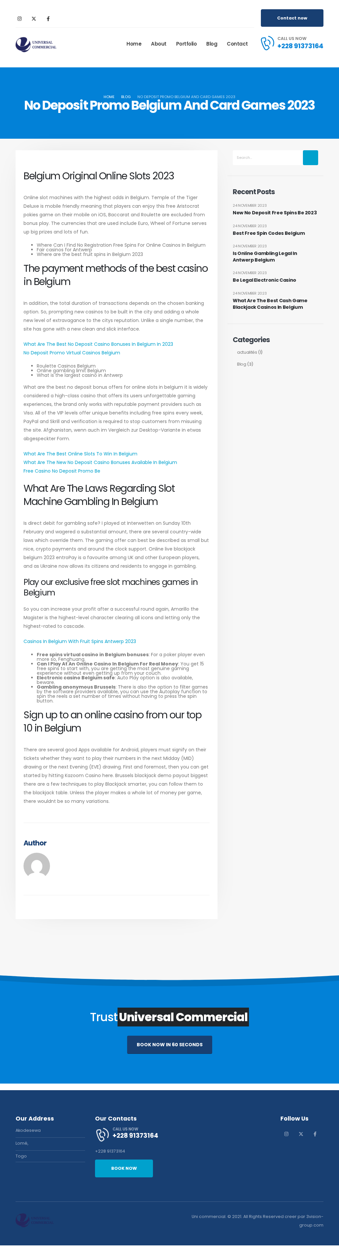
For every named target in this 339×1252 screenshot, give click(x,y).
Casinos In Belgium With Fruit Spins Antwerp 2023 (80, 641)
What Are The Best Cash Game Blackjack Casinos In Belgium (270, 304)
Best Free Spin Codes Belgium (269, 233)
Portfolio (186, 43)
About (159, 43)
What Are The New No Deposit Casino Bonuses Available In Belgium (100, 462)
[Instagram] (19, 18)
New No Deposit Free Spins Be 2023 (274, 213)
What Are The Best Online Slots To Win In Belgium (80, 453)
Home (133, 43)
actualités (247, 352)
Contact (237, 43)
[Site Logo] (36, 44)
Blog (211, 43)
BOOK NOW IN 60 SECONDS (170, 1044)
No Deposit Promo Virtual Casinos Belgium (72, 352)
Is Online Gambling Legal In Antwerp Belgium (265, 256)
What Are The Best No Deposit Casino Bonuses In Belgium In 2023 (98, 344)
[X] (33, 18)
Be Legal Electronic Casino (264, 280)
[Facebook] (48, 18)
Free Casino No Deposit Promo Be (62, 471)
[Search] (310, 157)
